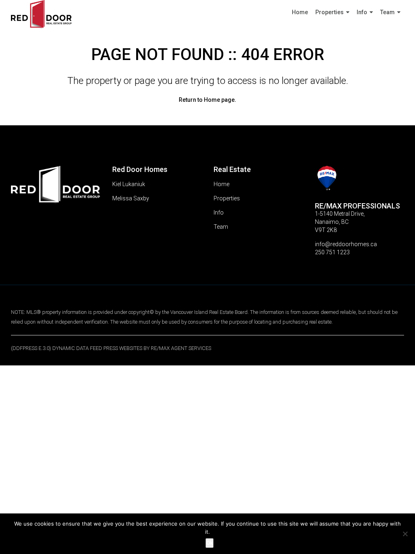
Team (387, 12)
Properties (329, 12)
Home (300, 12)
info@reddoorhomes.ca (346, 244)
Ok (209, 543)
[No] (405, 534)
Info (362, 12)
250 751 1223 (332, 252)
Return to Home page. (207, 100)
